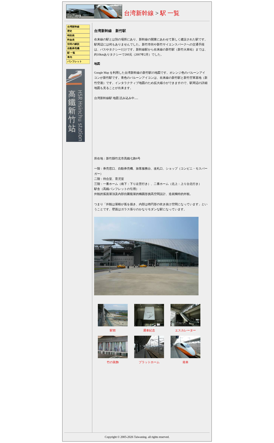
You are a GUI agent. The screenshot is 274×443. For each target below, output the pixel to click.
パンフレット (74, 61)
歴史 (69, 31)
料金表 (71, 40)
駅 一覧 (169, 13)
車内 (69, 57)
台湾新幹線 (139, 13)
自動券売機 (73, 48)
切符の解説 (73, 44)
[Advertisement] (125, 398)
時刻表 (71, 35)
